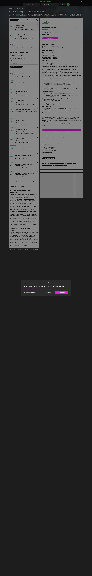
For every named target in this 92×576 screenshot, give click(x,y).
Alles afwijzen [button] (49, 292)
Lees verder (61, 286)
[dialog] (46, 288)
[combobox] (68, 281)
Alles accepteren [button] (61, 292)
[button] (46, 288)
